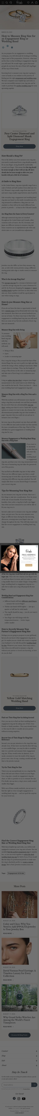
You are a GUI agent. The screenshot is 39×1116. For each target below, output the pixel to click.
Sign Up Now (29, 565)
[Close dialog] (37, 546)
